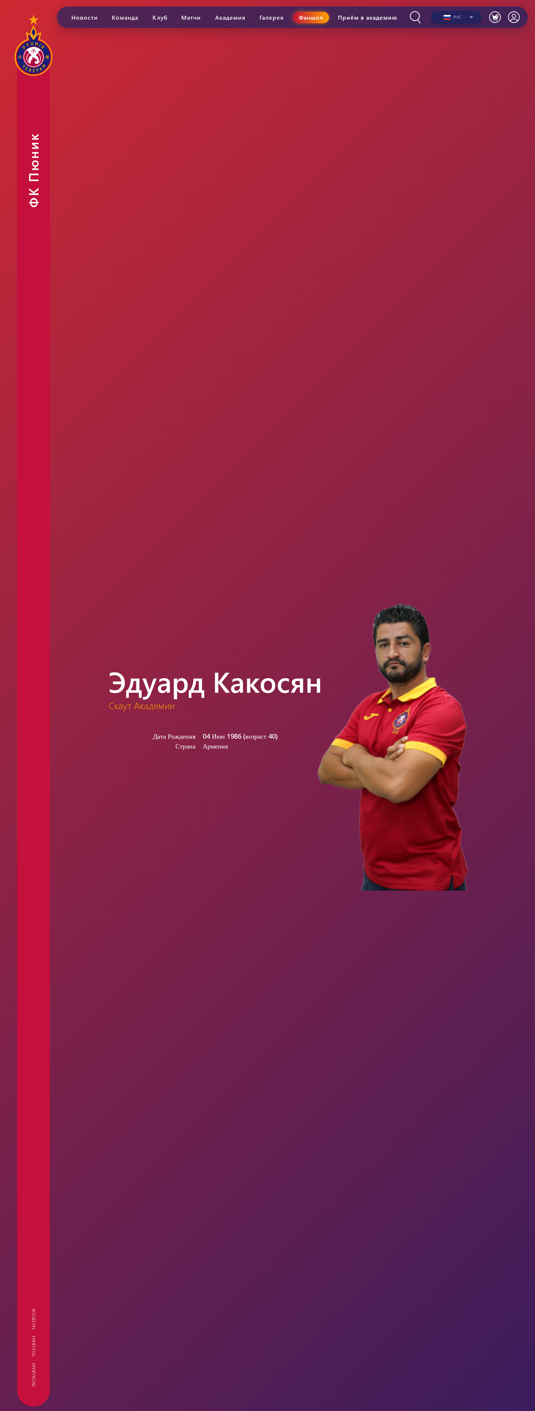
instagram (33, 1375)
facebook (33, 1319)
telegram (33, 1346)
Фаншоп (311, 17)
